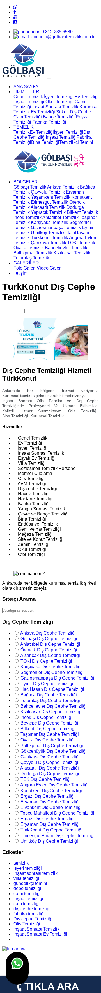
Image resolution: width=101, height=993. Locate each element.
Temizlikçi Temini (76, 142)
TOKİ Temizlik (81, 242)
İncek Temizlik (27, 217)
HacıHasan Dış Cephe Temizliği (52, 689)
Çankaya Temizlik (48, 242)
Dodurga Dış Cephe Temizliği (49, 773)
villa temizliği (26, 878)
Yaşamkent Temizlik (50, 197)
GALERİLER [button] (26, 263)
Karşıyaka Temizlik (49, 222)
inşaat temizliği (28, 898)
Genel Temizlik (28, 96)
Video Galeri (49, 268)
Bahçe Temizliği (59, 117)
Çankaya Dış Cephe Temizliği (50, 756)
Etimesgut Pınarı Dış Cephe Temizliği (57, 835)
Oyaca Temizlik (28, 247)
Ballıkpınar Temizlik (32, 252)
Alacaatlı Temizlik (48, 207)
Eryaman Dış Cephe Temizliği (50, 801)
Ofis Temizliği (26, 924)
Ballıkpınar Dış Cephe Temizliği (51, 745)
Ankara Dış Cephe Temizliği (48, 633)
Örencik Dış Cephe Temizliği (48, 649)
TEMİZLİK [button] (23, 127)
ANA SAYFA (25, 86)
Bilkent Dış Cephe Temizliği (47, 728)
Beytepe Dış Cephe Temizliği (49, 723)
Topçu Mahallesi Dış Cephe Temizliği (57, 813)
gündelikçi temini (30, 883)
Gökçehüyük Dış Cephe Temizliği (53, 751)
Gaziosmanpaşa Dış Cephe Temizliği (57, 678)
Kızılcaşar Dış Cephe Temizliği (50, 711)
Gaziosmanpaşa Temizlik (56, 227)
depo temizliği (27, 888)
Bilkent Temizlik (82, 212)
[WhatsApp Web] (15, 7)
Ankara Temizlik (63, 187)
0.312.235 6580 (56, 31)
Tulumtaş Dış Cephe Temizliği (50, 700)
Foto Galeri (24, 268)
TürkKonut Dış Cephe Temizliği (51, 830)
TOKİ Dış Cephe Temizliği (46, 661)
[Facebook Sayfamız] (14, 12)
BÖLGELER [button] (25, 182)
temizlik (21, 863)
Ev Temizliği (87, 96)
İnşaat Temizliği (28, 101)
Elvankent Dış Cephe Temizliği (51, 807)
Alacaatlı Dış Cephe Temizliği (49, 768)
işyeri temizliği (27, 868)
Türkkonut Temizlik (49, 237)
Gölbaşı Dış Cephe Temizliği (48, 638)
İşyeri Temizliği (59, 96)
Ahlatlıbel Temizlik (60, 217)
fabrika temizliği (29, 913)
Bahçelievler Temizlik (66, 247)
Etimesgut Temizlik (49, 202)
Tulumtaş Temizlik (31, 257)
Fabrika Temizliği (49, 122)
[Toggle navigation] (49, 78)
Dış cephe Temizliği (32, 918)
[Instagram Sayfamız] (15, 22)
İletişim (20, 273)
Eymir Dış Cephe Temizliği (46, 683)
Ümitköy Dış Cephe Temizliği (49, 841)
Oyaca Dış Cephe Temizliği (47, 740)
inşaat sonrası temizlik (35, 873)
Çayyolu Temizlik (48, 192)
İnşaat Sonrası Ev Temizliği (40, 934)
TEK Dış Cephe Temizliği (45, 779)
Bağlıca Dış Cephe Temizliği (48, 694)
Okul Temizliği (59, 101)
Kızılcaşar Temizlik (71, 252)
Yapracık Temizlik (48, 212)
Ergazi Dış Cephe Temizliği (47, 796)
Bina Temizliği (45, 142)
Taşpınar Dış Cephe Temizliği (49, 734)
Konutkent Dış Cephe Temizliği (51, 790)
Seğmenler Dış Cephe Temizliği (52, 672)
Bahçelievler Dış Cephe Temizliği (53, 706)
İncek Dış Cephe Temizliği (46, 717)
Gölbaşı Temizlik (29, 187)
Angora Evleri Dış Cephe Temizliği (54, 785)
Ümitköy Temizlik (48, 232)
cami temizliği (27, 893)
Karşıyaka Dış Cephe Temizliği (51, 666)
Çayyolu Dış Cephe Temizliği (49, 762)
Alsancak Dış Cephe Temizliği (50, 655)
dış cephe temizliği (31, 908)
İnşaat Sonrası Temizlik (55, 106)
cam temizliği (26, 903)
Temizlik (21, 132)
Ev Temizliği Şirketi (50, 111)
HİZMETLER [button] (26, 91)
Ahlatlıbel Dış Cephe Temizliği (50, 644)
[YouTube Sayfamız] (15, 17)
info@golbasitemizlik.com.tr (67, 36)
